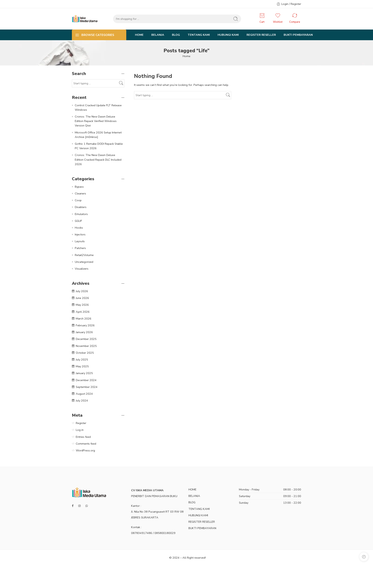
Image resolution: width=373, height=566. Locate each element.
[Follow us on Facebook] (73, 506)
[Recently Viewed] (363, 556)
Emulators (81, 214)
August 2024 (84, 394)
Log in (80, 430)
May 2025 (82, 366)
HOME (139, 35)
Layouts (80, 241)
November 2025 (86, 346)
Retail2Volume (84, 255)
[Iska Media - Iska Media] (85, 19)
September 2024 (87, 387)
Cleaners (80, 193)
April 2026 (83, 312)
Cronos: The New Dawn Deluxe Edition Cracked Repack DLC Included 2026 (98, 159)
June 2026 (82, 298)
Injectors (80, 234)
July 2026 (82, 291)
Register (81, 423)
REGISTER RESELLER (261, 35)
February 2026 (85, 325)
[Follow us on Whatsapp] (87, 506)
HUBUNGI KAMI (228, 35)
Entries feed (83, 437)
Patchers (80, 248)
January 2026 (84, 332)
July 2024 (82, 400)
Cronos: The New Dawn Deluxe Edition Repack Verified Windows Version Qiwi (96, 121)
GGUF (78, 221)
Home (186, 56)
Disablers (80, 207)
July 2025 (82, 359)
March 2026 (83, 318)
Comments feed (86, 444)
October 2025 (85, 353)
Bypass (79, 187)
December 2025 (86, 339)
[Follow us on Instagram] (80, 506)
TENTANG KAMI (199, 35)
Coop (78, 200)
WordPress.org (85, 450)
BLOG (176, 35)
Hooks (79, 228)
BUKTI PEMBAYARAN (298, 35)
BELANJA (157, 35)
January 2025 (84, 373)
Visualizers (81, 269)
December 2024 (86, 380)
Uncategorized (84, 262)
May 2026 (82, 305)
